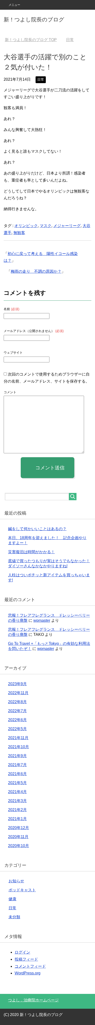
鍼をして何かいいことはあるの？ (37, 529)
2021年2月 (17, 810)
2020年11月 (18, 837)
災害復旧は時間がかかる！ (31, 552)
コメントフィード (30, 966)
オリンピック (26, 226)
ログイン (22, 952)
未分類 (14, 917)
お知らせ (16, 881)
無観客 (19, 233)
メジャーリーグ (67, 226)
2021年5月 (17, 783)
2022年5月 (17, 729)
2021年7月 (17, 765)
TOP (31, 40)
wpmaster (41, 620)
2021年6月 (17, 774)
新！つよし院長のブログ (34, 20)
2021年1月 (17, 819)
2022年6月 (17, 720)
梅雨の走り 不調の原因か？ (36, 271)
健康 (12, 899)
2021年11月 (18, 738)
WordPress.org (27, 973)
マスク (45, 226)
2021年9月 (17, 756)
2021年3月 (17, 801)
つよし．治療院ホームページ (33, 1000)
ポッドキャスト (22, 890)
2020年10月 (18, 846)
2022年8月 (17, 702)
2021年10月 (18, 747)
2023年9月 (17, 684)
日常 (40, 79)
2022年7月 (17, 711)
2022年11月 (18, 693)
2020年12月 (18, 828)
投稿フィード (26, 959)
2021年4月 (17, 792)
